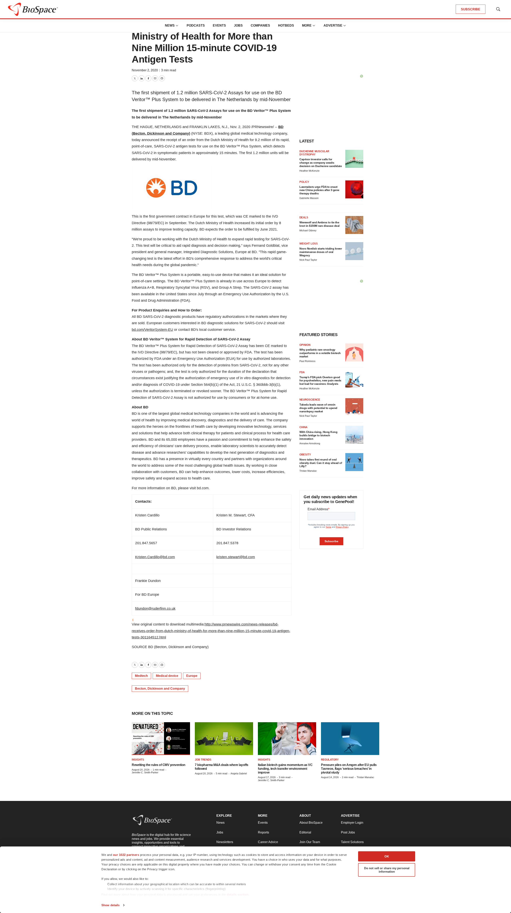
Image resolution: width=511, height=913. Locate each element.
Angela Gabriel (239, 773)
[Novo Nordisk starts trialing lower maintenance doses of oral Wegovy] (354, 251)
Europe (191, 675)
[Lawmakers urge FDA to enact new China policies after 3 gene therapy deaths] (354, 189)
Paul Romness (307, 361)
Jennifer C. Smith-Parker (145, 772)
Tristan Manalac (308, 470)
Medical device (167, 675)
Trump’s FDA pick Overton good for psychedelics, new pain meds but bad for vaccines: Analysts (320, 381)
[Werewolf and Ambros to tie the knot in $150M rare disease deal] (354, 225)
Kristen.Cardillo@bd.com (155, 557)
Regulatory (330, 759)
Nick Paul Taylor (308, 260)
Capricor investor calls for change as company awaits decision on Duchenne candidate (320, 163)
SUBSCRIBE (470, 9)
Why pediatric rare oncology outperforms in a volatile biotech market (320, 353)
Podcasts (196, 25)
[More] (177, 25)
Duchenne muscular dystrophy (314, 153)
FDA (302, 372)
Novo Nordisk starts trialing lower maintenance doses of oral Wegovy (320, 252)
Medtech (141, 675)
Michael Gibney (307, 230)
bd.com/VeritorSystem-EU (152, 330)
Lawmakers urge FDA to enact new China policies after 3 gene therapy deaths (319, 190)
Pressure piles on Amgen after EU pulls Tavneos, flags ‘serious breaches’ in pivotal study (348, 768)
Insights (138, 759)
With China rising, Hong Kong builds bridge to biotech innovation (318, 435)
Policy (304, 181)
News (170, 25)
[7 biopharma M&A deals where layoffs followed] (224, 738)
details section (238, 894)
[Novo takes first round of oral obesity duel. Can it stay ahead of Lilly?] (354, 462)
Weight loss (308, 243)
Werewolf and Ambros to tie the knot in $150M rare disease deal (319, 224)
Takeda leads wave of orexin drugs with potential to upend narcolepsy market (318, 408)
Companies (260, 25)
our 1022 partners (126, 854)
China (303, 427)
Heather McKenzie (309, 170)
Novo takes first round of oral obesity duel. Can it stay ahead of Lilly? (320, 463)
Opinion (304, 344)
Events (219, 25)
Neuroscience (309, 399)
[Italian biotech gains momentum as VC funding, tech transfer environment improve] (287, 738)
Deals (303, 217)
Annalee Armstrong (309, 443)
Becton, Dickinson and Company (160, 688)
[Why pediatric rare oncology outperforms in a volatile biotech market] (354, 352)
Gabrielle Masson (309, 198)
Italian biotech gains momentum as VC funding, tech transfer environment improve (285, 768)
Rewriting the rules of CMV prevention (158, 765)
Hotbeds (286, 25)
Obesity (305, 454)
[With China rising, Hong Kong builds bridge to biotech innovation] (354, 435)
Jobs (238, 25)
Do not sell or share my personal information (386, 869)
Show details (110, 905)
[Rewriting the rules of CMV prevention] (161, 738)
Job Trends (203, 759)
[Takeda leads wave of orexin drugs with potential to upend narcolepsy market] (354, 407)
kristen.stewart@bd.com (235, 557)
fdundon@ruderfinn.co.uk (155, 609)
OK (386, 856)
